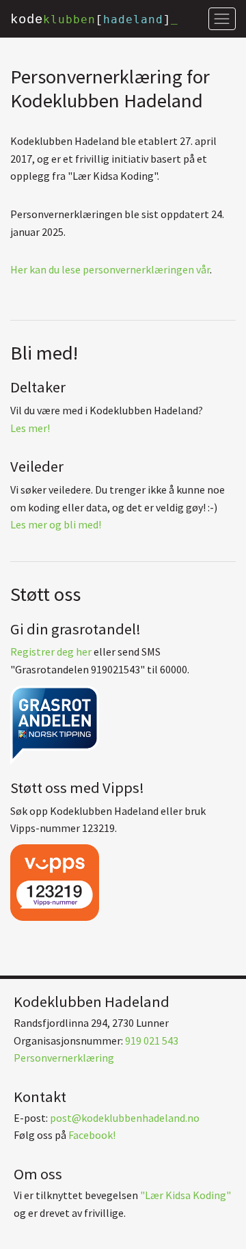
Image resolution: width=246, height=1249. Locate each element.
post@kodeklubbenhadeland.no (125, 1118)
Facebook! (91, 1135)
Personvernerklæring (64, 1057)
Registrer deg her (51, 651)
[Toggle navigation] (222, 18)
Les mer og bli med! (55, 524)
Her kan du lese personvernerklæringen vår (110, 269)
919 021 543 (151, 1040)
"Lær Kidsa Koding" (185, 1195)
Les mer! (30, 428)
